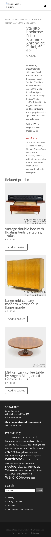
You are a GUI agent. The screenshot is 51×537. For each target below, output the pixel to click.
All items (15, 19)
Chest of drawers (28, 460)
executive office (21, 448)
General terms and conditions (20, 509)
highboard (37, 456)
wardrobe (13, 459)
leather (43, 460)
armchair (30, 456)
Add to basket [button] (16, 247)
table (37, 466)
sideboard (25, 441)
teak (14, 470)
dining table (9, 449)
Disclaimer (11, 505)
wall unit (30, 165)
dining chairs (39, 444)
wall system (39, 162)
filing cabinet (32, 152)
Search (39, 490)
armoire (16, 437)
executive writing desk (16, 455)
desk (31, 441)
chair (6, 445)
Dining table (33, 452)
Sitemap (35, 533)
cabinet (29, 159)
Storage (29, 149)
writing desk (29, 477)
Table (8, 470)
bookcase (30, 155)
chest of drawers (21, 445)
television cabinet (24, 471)
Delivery (10, 497)
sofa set (27, 438)
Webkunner (26, 533)
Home (7, 19)
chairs (12, 444)
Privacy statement (14, 501)
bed (33, 437)
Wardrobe (14, 477)
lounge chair (9, 463)
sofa (21, 467)
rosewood (19, 463)
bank (22, 438)
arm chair (8, 438)
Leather (37, 460)
